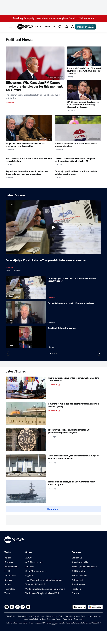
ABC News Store (79, 575)
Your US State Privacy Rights (75, 616)
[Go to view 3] (54, 353)
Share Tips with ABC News (84, 567)
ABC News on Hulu (34, 562)
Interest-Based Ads (94, 616)
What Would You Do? (35, 584)
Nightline (29, 575)
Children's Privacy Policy (54, 616)
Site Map (76, 593)
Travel (7, 593)
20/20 (28, 558)
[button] (11, 27)
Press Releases (78, 584)
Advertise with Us (80, 562)
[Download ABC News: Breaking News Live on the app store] (79, 607)
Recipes (8, 580)
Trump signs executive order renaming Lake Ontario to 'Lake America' (53, 18)
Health (7, 571)
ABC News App (79, 571)
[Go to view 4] (56, 353)
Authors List (77, 580)
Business (8, 562)
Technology (9, 589)
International (10, 575)
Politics (7, 558)
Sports (7, 584)
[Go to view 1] (50, 353)
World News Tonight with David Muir (42, 593)
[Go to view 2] (52, 353)
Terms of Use (22, 616)
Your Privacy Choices (36, 616)
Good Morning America (36, 571)
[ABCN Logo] (25, 27)
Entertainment (11, 567)
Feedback (76, 589)
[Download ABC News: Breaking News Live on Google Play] (95, 607)
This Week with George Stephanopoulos (43, 580)
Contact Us (77, 558)
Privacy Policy (10, 616)
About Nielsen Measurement (73, 619)
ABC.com (29, 567)
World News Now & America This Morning (45, 589)
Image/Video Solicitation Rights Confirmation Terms (42, 619)
